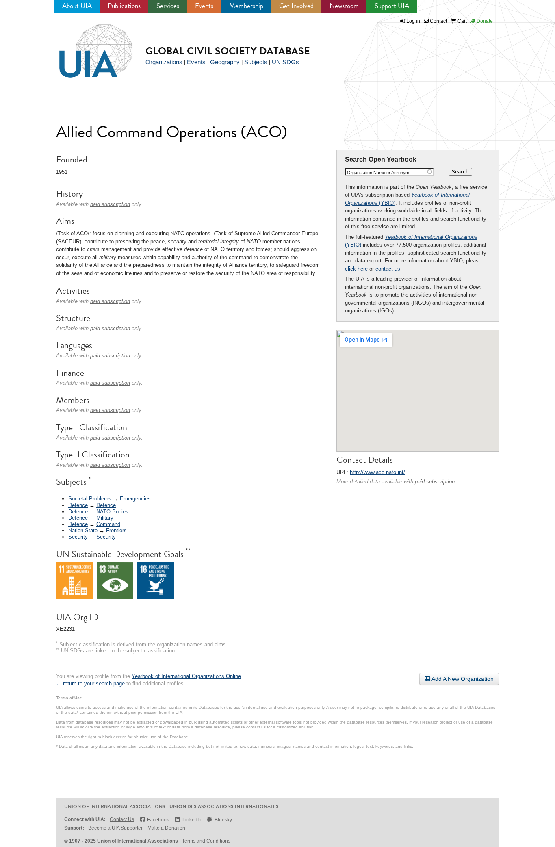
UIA (86, 46)
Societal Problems (89, 499)
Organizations (163, 61)
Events (204, 6)
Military (104, 518)
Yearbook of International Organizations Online (186, 676)
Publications (124, 6)
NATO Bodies (112, 512)
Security (78, 537)
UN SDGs (285, 61)
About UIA (77, 6)
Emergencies (135, 499)
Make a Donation (166, 828)
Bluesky (223, 820)
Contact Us (122, 819)
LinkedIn (191, 820)
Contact (438, 21)
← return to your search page (90, 683)
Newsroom (344, 6)
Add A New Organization (462, 679)
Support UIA (392, 6)
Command (108, 524)
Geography (225, 61)
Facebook (158, 820)
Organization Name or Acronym (378, 172)
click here (356, 269)
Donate (484, 21)
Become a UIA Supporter (115, 828)
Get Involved (296, 6)
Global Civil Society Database (227, 50)
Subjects (255, 61)
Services (167, 6)
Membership (246, 6)
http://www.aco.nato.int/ (377, 472)
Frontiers (116, 530)
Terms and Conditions (206, 841)
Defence (78, 505)
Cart (461, 21)
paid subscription (435, 482)
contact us (387, 269)
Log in (413, 21)
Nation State (83, 530)
